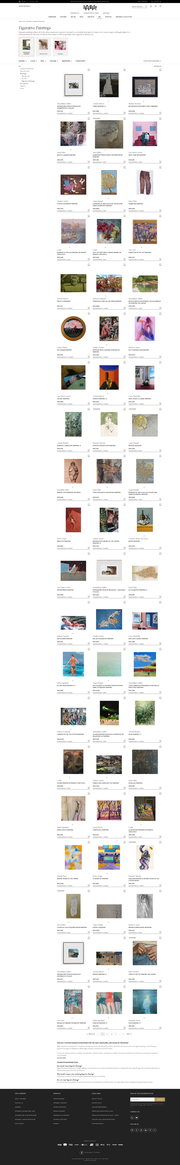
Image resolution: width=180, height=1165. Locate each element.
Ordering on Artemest (61, 1115)
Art (99, 17)
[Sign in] (151, 6)
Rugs (81, 17)
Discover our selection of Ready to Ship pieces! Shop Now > (90, 1)
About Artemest (143, 1)
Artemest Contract (60, 1103)
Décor (73, 17)
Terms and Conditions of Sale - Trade (105, 1115)
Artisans (106, 13)
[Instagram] (132, 1130)
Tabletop (91, 17)
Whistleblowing (97, 1123)
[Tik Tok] (141, 1130)
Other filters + (81, 61)
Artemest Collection (124, 17)
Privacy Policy (97, 1099)
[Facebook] (136, 1130)
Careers (18, 1107)
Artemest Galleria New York (25, 1111)
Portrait (24, 79)
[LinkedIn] (145, 1130)
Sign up (159, 1099)
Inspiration (74, 13)
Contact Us (157, 1)
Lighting (63, 17)
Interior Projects (59, 1107)
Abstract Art (26, 76)
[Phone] (132, 1117)
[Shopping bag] (160, 6)
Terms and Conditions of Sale (102, 1111)
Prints (22, 88)
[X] (154, 1130)
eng (33, 1)
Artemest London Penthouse (25, 1119)
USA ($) (23, 1)
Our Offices (19, 1123)
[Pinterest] (150, 1130)
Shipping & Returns (60, 1119)
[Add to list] (89, 70)
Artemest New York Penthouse (25, 1115)
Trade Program (24, 6)
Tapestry (23, 86)
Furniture (52, 17)
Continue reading (61, 1058)
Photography (24, 84)
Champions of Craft (91, 13)
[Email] (136, 1117)
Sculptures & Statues (27, 69)
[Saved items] (156, 6)
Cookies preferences (99, 1107)
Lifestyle (108, 17)
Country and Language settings (103, 1119)
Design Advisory (59, 1111)
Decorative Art (25, 71)
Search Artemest (137, 6)
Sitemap (56, 1123)
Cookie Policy (97, 1103)
